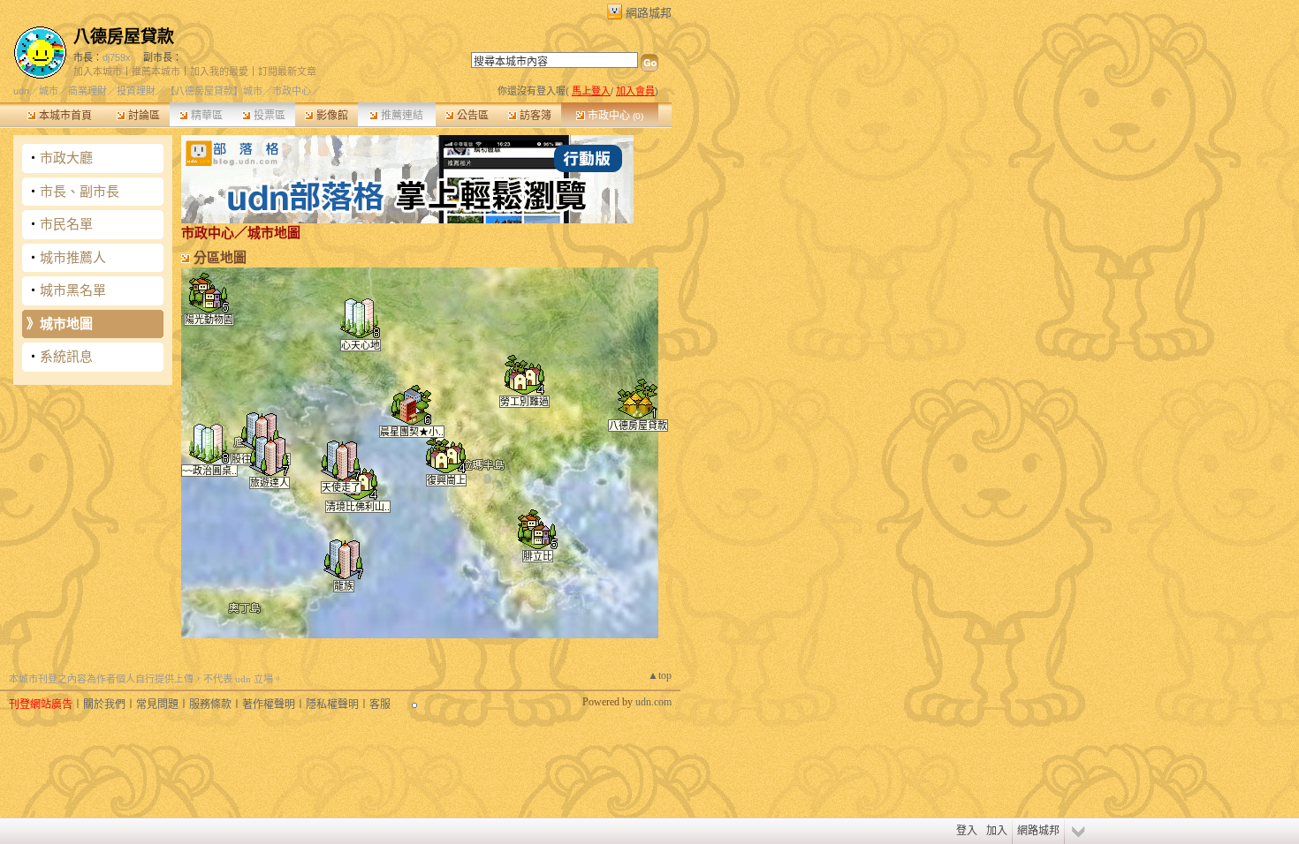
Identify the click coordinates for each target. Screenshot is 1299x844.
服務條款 (210, 704)
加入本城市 (97, 71)
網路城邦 (649, 12)
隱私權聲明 (332, 704)
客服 (380, 704)
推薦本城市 (156, 71)
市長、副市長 (79, 191)
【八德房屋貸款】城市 (213, 91)
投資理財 (136, 91)
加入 (996, 831)
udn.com (653, 702)
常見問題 (157, 704)
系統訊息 (66, 356)
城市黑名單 (73, 290)
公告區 (471, 115)
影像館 (331, 115)
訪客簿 (534, 115)
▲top (660, 675)
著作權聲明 (268, 704)
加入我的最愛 (219, 71)
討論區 (142, 115)
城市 (48, 91)
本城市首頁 (64, 115)
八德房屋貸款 (123, 36)
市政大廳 (66, 157)
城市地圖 (66, 323)
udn (21, 91)
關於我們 (104, 704)
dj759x (117, 57)
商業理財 (87, 91)
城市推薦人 (73, 257)
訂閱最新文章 (287, 71)
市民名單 (66, 223)
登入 (966, 831)
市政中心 (614, 115)
